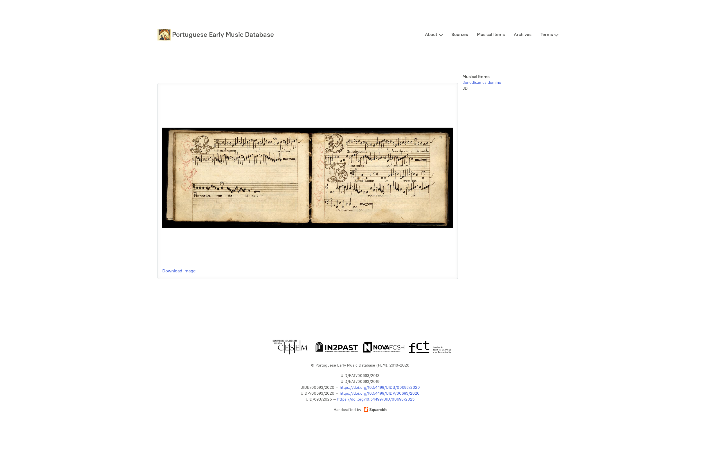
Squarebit (378, 409)
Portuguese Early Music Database (223, 34)
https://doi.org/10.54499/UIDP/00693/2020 (380, 393)
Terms (547, 34)
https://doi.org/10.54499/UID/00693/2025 (376, 399)
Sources (459, 34)
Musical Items (491, 34)
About (431, 34)
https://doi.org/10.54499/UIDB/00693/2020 (380, 387)
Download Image (179, 271)
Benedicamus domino (481, 82)
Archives (523, 34)
